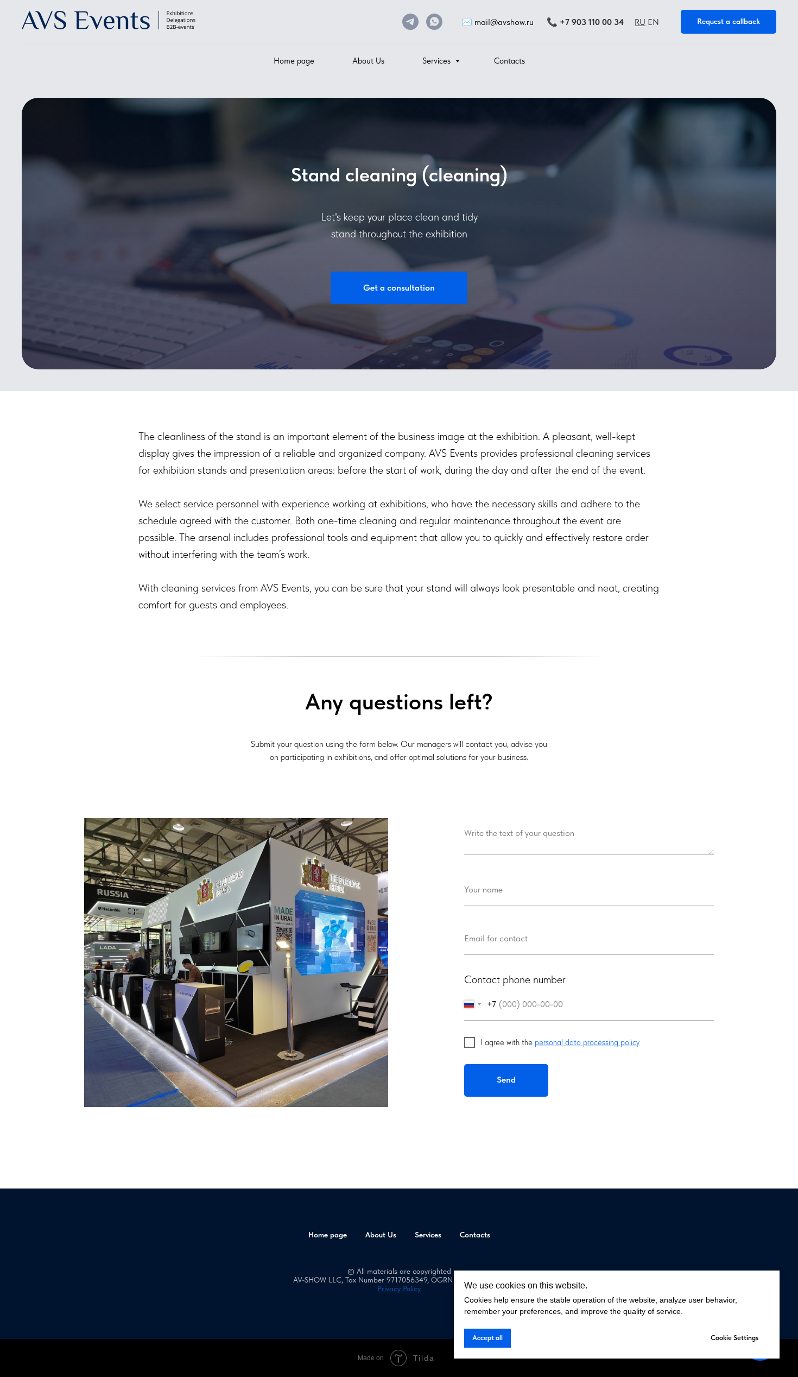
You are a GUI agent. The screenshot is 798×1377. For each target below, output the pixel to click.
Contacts (509, 61)
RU (640, 22)
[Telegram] (410, 22)
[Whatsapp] (434, 22)
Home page (294, 61)
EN (653, 22)
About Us (368, 61)
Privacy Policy (399, 1288)
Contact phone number (515, 979)
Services (437, 61)
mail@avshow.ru (504, 22)
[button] (728, 22)
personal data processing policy (587, 1042)
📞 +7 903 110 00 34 (585, 22)
